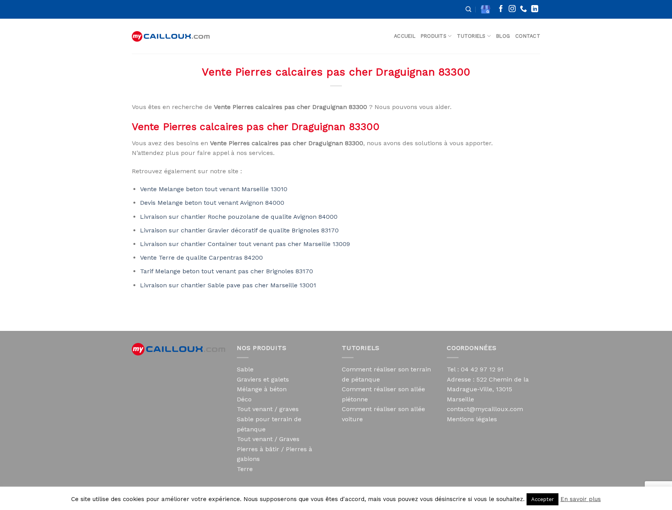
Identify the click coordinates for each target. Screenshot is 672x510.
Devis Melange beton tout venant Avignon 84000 (212, 202)
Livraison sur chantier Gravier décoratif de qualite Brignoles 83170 (239, 230)
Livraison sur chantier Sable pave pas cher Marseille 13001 (228, 285)
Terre (245, 469)
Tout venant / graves (268, 409)
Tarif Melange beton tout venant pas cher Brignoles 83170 (226, 271)
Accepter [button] (542, 499)
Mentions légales (472, 419)
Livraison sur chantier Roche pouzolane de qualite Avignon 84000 (239, 216)
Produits (433, 36)
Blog (503, 36)
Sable (245, 369)
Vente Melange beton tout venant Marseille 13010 (213, 189)
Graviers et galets (263, 379)
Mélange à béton (262, 389)
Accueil (404, 36)
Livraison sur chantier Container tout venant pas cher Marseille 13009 (245, 244)
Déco (244, 399)
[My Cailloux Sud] (171, 36)
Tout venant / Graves (268, 439)
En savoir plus (580, 499)
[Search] (468, 9)
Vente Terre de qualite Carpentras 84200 (201, 257)
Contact (527, 36)
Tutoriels (471, 36)
